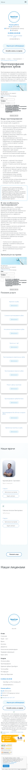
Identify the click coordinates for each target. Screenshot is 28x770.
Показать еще (14, 554)
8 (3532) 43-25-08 (5, 96)
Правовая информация (7, 652)
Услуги (9, 59)
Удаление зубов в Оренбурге (9, 666)
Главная (3, 59)
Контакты (3, 644)
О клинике (4, 636)
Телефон (3, 101)
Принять (6, 766)
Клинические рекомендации (9, 649)
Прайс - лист (4, 639)
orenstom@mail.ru (15, 39)
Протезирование (17, 59)
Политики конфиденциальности (12, 108)
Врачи (2, 641)
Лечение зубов (5, 661)
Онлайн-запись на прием (14, 51)
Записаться (14, 305)
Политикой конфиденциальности (9, 762)
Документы (4, 647)
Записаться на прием (11, 492)
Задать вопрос (11, 496)
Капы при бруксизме (7, 674)
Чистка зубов (4, 669)
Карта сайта (4, 655)
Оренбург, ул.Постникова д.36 (14, 36)
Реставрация (4, 672)
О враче (5, 488)
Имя (2, 97)
